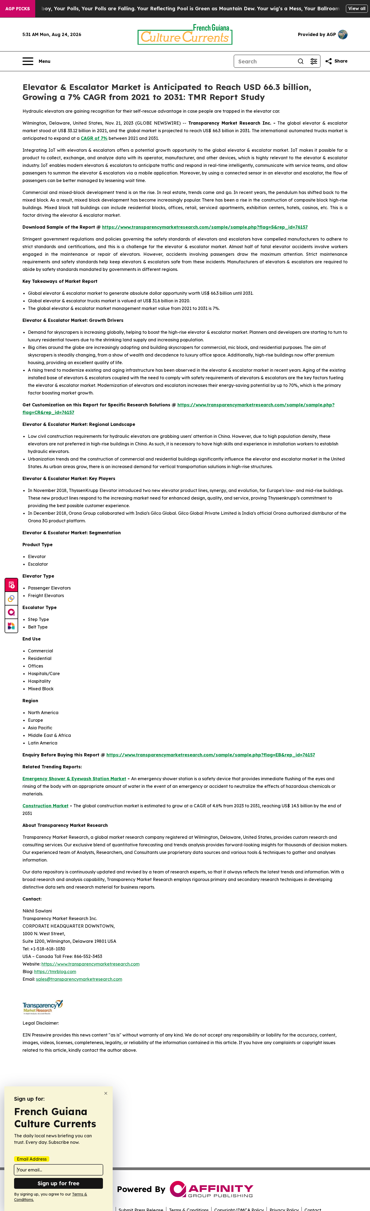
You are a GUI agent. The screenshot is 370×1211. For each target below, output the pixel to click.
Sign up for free (58, 1183)
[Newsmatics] (11, 626)
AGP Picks (17, 8)
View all (356, 8)
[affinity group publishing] (11, 612)
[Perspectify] (11, 599)
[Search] (300, 61)
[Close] (105, 1093)
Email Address (32, 1159)
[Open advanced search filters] (313, 61)
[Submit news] (11, 585)
